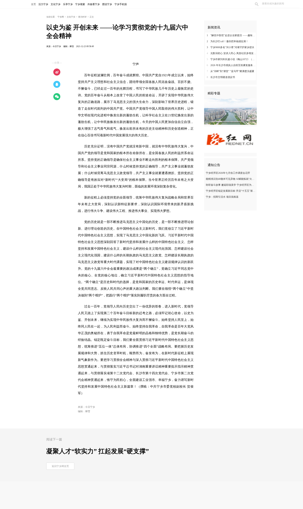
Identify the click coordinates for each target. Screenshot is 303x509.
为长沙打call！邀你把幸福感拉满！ (227, 41)
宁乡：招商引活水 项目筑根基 (222, 197)
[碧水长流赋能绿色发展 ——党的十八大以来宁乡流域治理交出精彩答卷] (230, 111)
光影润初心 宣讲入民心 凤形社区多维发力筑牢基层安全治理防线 (232, 53)
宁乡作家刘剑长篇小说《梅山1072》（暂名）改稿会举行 (232, 59)
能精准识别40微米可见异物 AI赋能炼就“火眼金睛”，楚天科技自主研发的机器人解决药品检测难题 (231, 179)
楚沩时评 (82, 17)
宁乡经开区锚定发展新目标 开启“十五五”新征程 (231, 191)
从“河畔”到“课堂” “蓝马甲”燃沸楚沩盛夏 (230, 71)
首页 (33, 4)
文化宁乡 (71, 17)
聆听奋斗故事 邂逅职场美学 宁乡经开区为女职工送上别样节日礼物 (231, 185)
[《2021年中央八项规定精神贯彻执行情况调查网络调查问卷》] (230, 139)
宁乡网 (61, 17)
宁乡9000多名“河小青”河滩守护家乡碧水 (230, 47)
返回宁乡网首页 (60, 466)
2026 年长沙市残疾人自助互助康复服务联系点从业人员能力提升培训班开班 (232, 65)
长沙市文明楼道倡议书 (221, 77)
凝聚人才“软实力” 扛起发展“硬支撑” (97, 451)
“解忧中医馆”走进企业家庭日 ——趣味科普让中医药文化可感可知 (232, 35)
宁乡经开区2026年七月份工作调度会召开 (228, 173)
